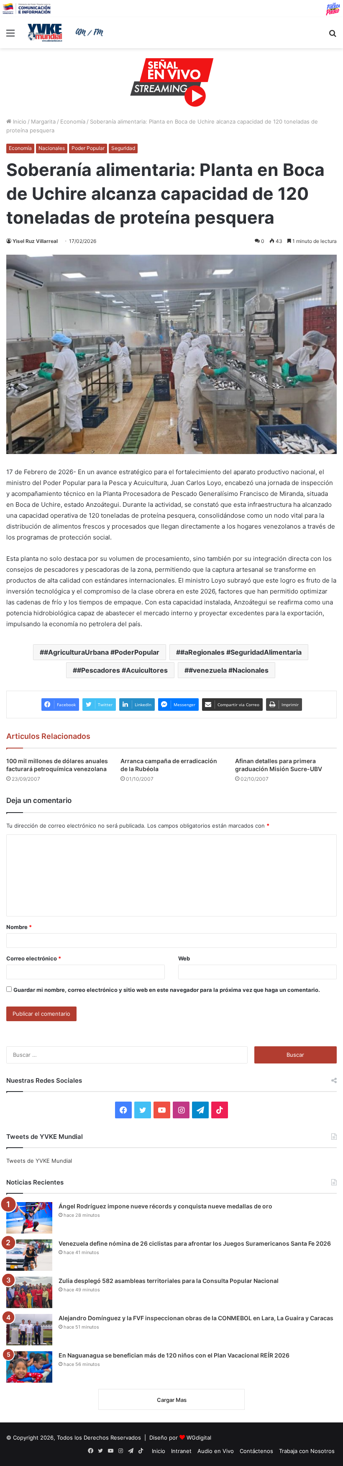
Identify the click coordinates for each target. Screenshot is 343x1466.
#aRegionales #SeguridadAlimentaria (241, 652)
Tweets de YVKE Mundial (39, 1160)
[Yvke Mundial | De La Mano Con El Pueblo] (67, 32)
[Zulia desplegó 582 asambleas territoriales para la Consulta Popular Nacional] (29, 1292)
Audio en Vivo (215, 1451)
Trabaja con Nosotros (307, 1451)
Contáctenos (256, 1451)
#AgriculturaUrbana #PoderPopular (101, 652)
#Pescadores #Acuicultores (122, 670)
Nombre (19, 927)
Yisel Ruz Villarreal (35, 241)
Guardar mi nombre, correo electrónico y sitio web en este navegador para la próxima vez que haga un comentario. (166, 989)
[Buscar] (332, 35)
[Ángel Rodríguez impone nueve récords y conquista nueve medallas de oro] (29, 1218)
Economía (72, 121)
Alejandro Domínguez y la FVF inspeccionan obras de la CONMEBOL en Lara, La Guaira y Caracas (196, 1317)
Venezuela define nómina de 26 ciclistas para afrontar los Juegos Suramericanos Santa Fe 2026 (195, 1243)
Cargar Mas (172, 1399)
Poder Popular (88, 148)
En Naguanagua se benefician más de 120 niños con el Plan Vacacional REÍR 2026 (174, 1355)
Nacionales (51, 148)
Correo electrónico (33, 958)
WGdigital (199, 1437)
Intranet (181, 1451)
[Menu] (10, 35)
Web (184, 958)
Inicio (18, 121)
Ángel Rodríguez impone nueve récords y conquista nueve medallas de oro (165, 1206)
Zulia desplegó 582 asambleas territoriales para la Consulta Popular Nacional (169, 1280)
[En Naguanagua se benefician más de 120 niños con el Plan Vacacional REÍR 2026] (29, 1367)
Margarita (43, 121)
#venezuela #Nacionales (229, 670)
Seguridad (123, 148)
